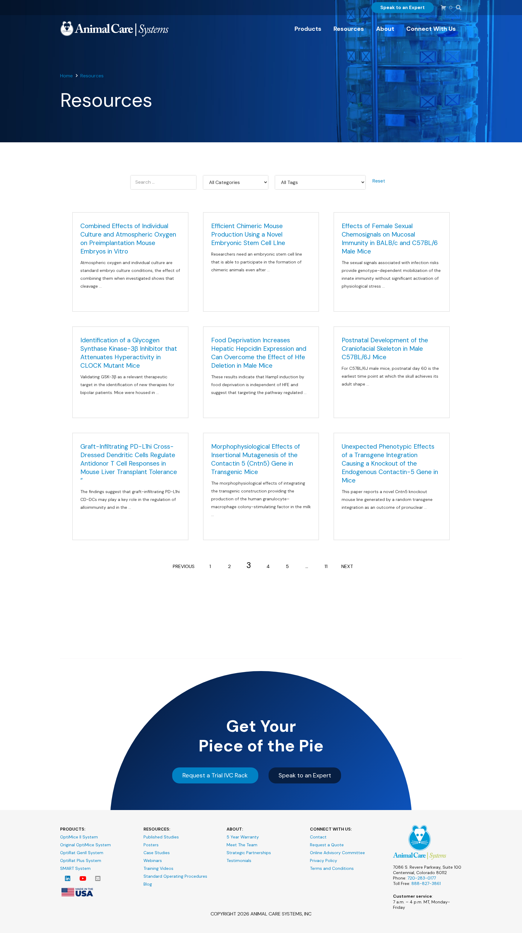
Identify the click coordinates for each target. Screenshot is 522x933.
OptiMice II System (79, 837)
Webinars (152, 860)
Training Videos (158, 868)
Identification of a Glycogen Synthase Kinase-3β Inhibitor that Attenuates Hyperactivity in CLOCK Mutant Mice (128, 353)
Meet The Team (242, 844)
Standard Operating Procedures (175, 876)
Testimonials (239, 860)
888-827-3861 (426, 883)
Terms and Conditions (332, 868)
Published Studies (161, 837)
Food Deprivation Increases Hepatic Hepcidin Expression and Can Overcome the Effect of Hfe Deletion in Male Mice (258, 353)
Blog (147, 884)
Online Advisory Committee (337, 852)
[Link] (114, 29)
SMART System (75, 868)
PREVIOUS (184, 566)
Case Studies (156, 852)
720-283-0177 (422, 878)
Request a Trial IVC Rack (215, 775)
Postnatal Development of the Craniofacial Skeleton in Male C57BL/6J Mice (385, 348)
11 (325, 566)
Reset (378, 181)
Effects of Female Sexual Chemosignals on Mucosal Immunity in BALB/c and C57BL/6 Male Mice (390, 239)
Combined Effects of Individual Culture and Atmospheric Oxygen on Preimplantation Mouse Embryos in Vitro (128, 239)
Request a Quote (327, 844)
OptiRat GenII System (81, 852)
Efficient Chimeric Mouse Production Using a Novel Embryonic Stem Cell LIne (248, 234)
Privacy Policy (323, 860)
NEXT (347, 566)
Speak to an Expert (305, 775)
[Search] (459, 8)
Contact (318, 837)
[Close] (468, 6)
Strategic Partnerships (249, 852)
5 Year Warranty (243, 837)
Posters (151, 844)
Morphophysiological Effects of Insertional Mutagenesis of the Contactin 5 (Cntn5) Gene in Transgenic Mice (255, 459)
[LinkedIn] (67, 878)
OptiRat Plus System (80, 860)
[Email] (97, 878)
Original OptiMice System (85, 844)
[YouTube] (82, 878)
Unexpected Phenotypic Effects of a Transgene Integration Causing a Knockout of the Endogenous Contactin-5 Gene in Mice (390, 463)
